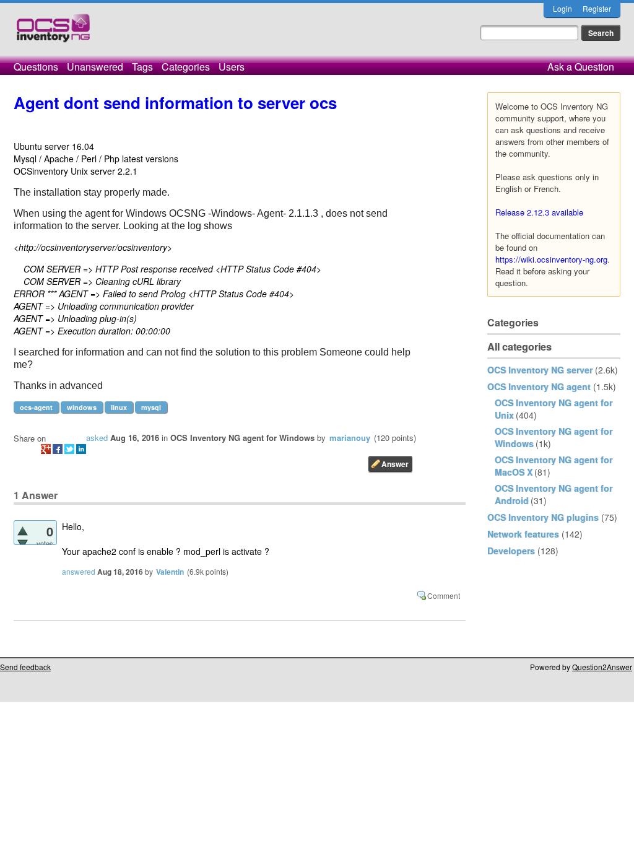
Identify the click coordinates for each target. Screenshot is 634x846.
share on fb (58, 449)
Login (562, 8)
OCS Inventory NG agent (539, 386)
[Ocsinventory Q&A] (53, 33)
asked (97, 437)
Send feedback (25, 666)
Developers (511, 550)
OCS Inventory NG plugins (543, 517)
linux (119, 407)
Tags (142, 66)
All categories (519, 346)
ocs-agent (36, 407)
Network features (523, 534)
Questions (36, 66)
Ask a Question (580, 66)
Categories (186, 66)
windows (82, 407)
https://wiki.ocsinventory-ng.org (551, 259)
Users (232, 66)
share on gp (46, 449)
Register (597, 8)
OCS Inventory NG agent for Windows (242, 437)
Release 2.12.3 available (539, 212)
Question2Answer (602, 666)
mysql (151, 407)
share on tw (69, 449)
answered (78, 571)
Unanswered (95, 66)
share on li (81, 449)
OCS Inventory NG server (540, 370)
